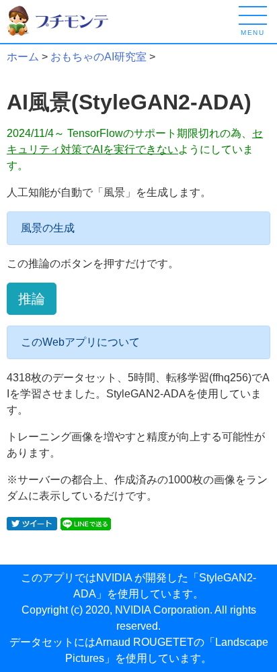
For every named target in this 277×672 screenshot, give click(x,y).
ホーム (23, 56)
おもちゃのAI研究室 (98, 56)
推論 (31, 298)
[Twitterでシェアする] (32, 522)
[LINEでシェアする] (86, 522)
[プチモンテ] (67, 20)
